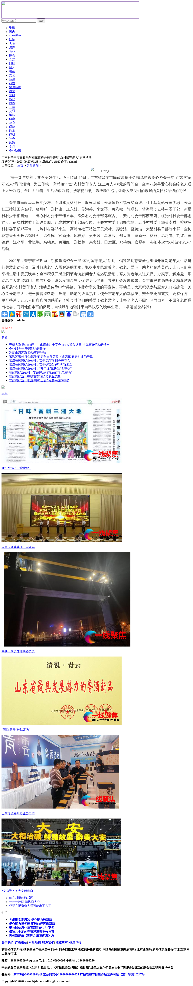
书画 (12, 71)
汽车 (12, 130)
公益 (12, 107)
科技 (12, 83)
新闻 (5, 337)
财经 (12, 63)
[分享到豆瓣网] (47, 314)
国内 (12, 31)
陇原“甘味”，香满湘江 (16, 468)
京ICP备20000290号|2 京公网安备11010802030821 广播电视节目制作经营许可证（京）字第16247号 (79, 974)
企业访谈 (15, 150)
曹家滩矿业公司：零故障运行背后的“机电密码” (40, 372)
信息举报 (75, 942)
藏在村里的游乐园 (21, 897)
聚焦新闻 (33, 165)
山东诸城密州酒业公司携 (18, 813)
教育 (12, 122)
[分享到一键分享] (90, 314)
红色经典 (15, 35)
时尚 (12, 103)
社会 (12, 138)
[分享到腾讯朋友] (40, 314)
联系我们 (48, 942)
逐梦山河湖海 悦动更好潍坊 (27, 352)
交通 (12, 111)
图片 (12, 67)
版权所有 (62, 942)
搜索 (41, 20)
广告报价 (21, 942)
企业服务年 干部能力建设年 (27, 348)
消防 (12, 115)
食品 (12, 146)
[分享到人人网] (33, 314)
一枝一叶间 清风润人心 (24, 901)
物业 (12, 51)
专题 (12, 95)
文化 (12, 75)
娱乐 (5, 393)
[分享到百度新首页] (69, 314)
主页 (20, 165)
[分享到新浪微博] (19, 314)
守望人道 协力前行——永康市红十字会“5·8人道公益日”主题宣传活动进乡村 (59, 344)
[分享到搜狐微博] (55, 314)
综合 (12, 55)
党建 (12, 59)
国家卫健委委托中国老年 (18, 547)
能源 (12, 99)
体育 (12, 91)
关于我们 (8, 942)
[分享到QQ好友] (62, 314)
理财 (12, 134)
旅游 (12, 142)
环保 (12, 79)
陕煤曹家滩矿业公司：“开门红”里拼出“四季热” (40, 368)
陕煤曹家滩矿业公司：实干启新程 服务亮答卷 (39, 360)
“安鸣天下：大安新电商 (17, 890)
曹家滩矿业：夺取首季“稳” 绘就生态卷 (35, 376)
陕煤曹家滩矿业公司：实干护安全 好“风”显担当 (41, 364)
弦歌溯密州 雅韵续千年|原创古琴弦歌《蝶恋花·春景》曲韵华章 (51, 356)
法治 (12, 39)
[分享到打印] (83, 314)
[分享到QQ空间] (12, 314)
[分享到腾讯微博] (26, 314)
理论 (12, 126)
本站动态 (35, 942)
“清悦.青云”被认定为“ (16, 729)
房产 (12, 47)
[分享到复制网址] (76, 314)
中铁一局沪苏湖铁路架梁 (18, 651)
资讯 (12, 27)
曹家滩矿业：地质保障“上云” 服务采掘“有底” (39, 380)
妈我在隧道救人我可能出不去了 (30, 905)
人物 (12, 43)
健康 (12, 119)
